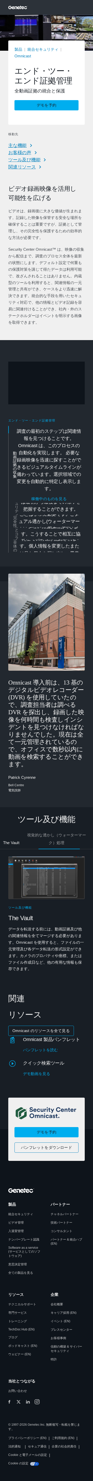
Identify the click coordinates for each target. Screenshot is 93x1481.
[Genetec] (18, 7)
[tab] (47, 464)
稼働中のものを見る (49, 499)
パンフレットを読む (40, 1050)
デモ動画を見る (36, 1074)
